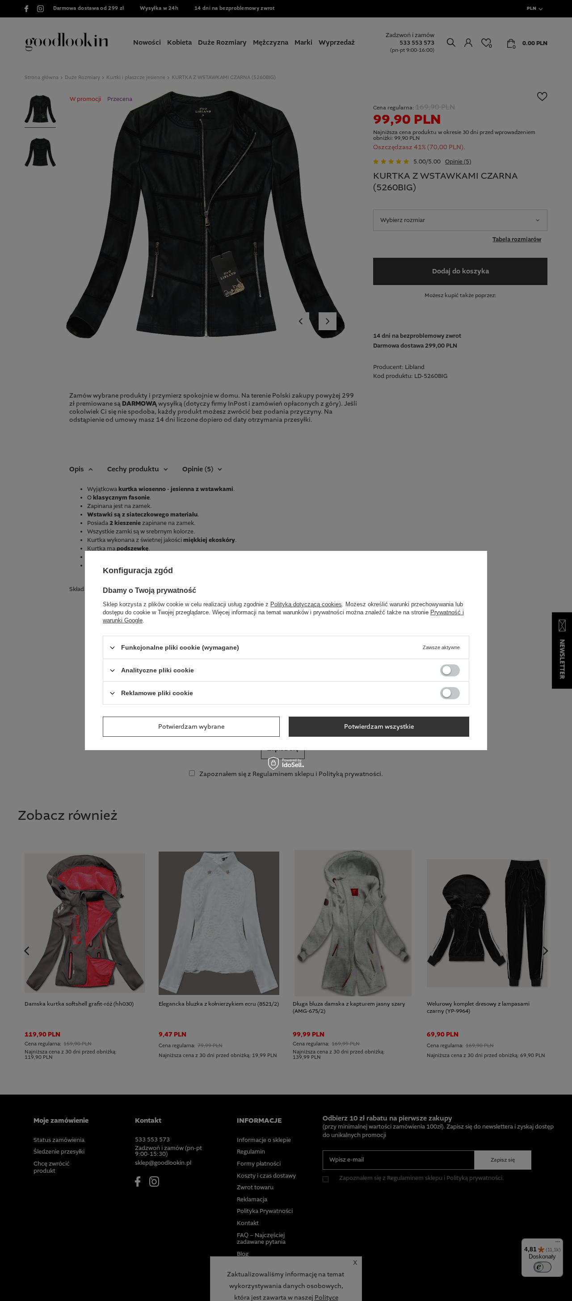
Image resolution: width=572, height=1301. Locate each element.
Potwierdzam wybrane (191, 726)
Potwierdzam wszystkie (379, 726)
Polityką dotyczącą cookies (306, 604)
